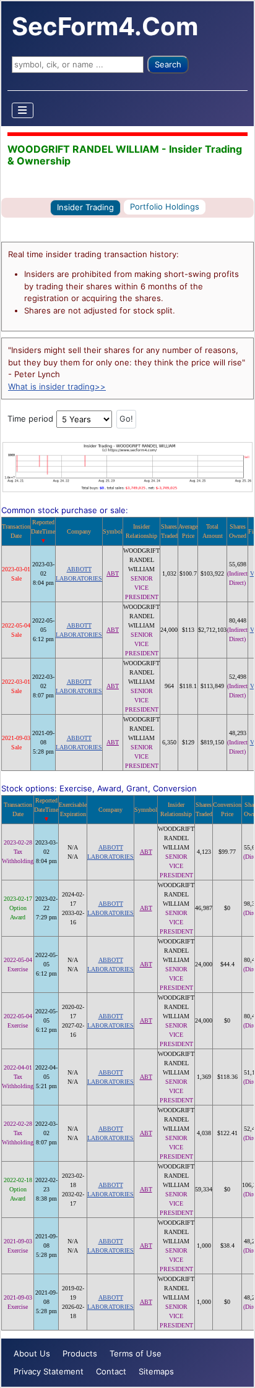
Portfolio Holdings (164, 206)
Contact (111, 1371)
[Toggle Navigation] (23, 110)
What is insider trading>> (57, 386)
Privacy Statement (49, 1371)
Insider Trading (85, 207)
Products (80, 1353)
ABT (112, 573)
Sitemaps (156, 1371)
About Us (32, 1353)
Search (168, 64)
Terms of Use (136, 1353)
